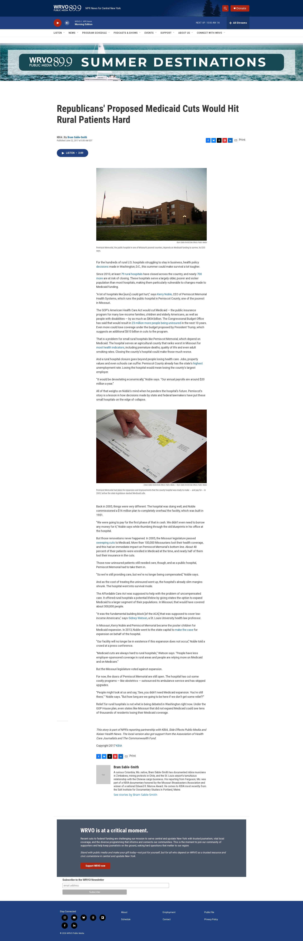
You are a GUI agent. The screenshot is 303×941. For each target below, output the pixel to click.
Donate (241, 8)
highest (198, 363)
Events (149, 33)
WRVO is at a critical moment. (114, 830)
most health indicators (110, 347)
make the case (184, 629)
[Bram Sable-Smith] (103, 774)
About (124, 912)
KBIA (119, 745)
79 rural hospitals (132, 274)
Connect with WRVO (209, 33)
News (72, 33)
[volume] (67, 23)
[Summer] (151, 62)
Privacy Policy (211, 919)
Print (242, 139)
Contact (167, 919)
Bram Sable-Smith (77, 137)
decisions (102, 266)
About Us (184, 33)
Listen (58, 33)
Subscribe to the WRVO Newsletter (83, 879)
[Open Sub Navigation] (64, 33)
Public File (209, 912)
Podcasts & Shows (126, 33)
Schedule (126, 919)
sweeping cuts (105, 542)
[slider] (72, 22)
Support (166, 33)
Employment (169, 912)
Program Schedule (94, 33)
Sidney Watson (137, 618)
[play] (57, 23)
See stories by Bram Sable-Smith (135, 795)
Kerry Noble (164, 294)
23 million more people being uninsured (156, 323)
